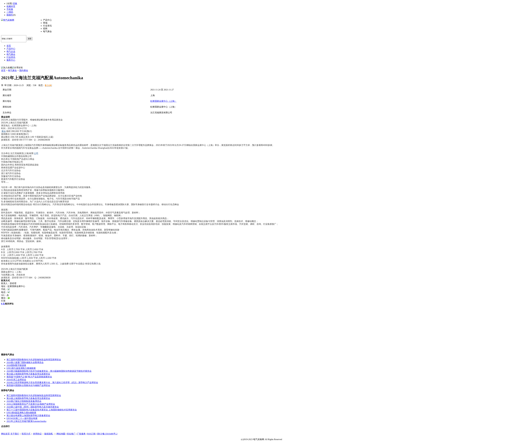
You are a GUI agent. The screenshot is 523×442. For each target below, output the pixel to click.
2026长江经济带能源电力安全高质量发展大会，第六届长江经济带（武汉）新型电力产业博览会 (52, 382)
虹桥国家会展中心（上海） (163, 101)
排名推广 (71, 434)
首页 (3, 70)
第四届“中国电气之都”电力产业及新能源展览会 (29, 377)
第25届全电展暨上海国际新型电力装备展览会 (28, 415)
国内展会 (23, 70)
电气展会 (12, 70)
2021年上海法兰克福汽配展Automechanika (26, 421)
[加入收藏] (6, 67)
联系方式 (26, 434)
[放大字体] (2, 85)
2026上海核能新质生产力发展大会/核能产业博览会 (31, 404)
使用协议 (37, 434)
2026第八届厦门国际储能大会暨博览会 (25, 362)
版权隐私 (48, 434)
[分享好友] (17, 67)
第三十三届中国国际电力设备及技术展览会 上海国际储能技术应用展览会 (42, 410)
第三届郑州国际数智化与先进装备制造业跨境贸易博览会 (34, 359)
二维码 (10, 12)
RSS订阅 (91, 434)
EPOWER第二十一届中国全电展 (22, 418)
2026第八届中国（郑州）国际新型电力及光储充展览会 (33, 407)
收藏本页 (11, 6)
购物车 (10, 15)
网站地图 (61, 434)
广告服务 (81, 434)
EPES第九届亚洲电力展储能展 (21, 368)
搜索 (29, 39)
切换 (15, 3)
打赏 (3, 301)
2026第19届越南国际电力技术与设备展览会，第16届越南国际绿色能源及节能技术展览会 (49, 371)
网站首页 (5, 434)
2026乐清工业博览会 (16, 379)
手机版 (10, 9)
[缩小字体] (5, 85)
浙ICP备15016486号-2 (107, 434)
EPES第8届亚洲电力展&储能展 (21, 412)
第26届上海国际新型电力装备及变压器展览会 (28, 374)
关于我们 (14, 434)
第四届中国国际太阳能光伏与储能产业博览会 (28, 385)
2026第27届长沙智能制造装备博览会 (24, 401)
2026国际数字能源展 (16, 365)
